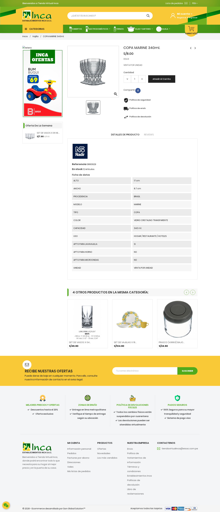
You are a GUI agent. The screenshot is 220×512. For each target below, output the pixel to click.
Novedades (103, 453)
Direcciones (73, 462)
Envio (130, 448)
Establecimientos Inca (139, 475)
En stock (77, 169)
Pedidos (71, 453)
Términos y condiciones (134, 469)
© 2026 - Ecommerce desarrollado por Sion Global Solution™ (53, 508)
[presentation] (186, 292)
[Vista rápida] (88, 344)
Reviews (149, 134)
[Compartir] (138, 90)
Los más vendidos (107, 457)
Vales (70, 466)
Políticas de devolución (133, 482)
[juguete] (42, 83)
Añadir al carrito (162, 79)
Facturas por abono (78, 457)
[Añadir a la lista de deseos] (95, 344)
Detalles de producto (125, 134)
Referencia (79, 164)
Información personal (79, 448)
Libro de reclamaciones (135, 491)
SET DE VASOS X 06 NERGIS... (48, 132)
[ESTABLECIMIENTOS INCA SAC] (37, 447)
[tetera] (42, 48)
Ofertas (101, 448)
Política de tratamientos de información (136, 458)
